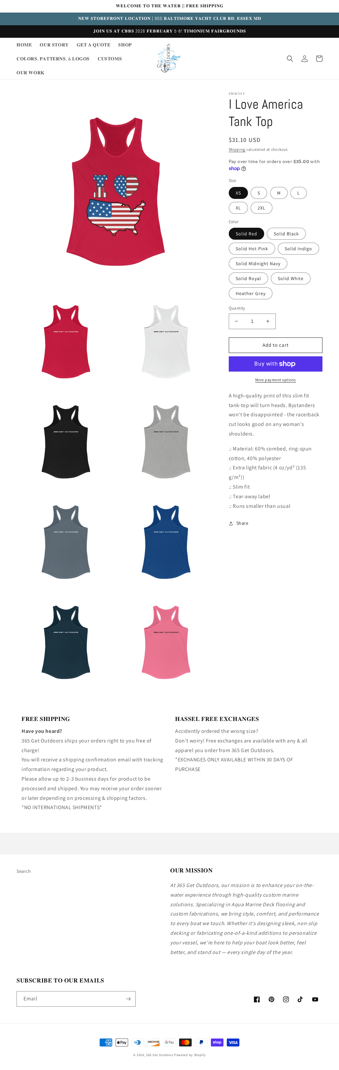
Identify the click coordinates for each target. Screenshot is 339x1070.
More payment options (275, 379)
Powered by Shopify (190, 1055)
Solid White (291, 278)
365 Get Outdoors (160, 1055)
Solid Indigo (298, 249)
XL (238, 208)
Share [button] (242, 523)
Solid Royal (248, 278)
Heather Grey (251, 293)
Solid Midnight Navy (258, 264)
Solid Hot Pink (252, 249)
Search (24, 871)
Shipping (237, 149)
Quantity (237, 308)
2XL (262, 208)
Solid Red (246, 234)
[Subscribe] (128, 999)
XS (238, 193)
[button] (290, 58)
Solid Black (286, 234)
